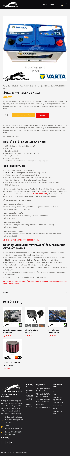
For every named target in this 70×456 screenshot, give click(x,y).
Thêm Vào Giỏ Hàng (23, 115)
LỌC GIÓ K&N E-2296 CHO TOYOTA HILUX (11, 363)
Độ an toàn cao (10, 173)
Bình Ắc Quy (39, 86)
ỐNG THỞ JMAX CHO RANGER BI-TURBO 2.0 (12, 331)
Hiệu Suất (15, 86)
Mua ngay (42, 115)
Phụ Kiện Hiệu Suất (26, 86)
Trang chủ (6, 86)
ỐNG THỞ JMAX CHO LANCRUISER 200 (54, 331)
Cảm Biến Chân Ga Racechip (31, 331)
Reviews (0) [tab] (7, 292)
